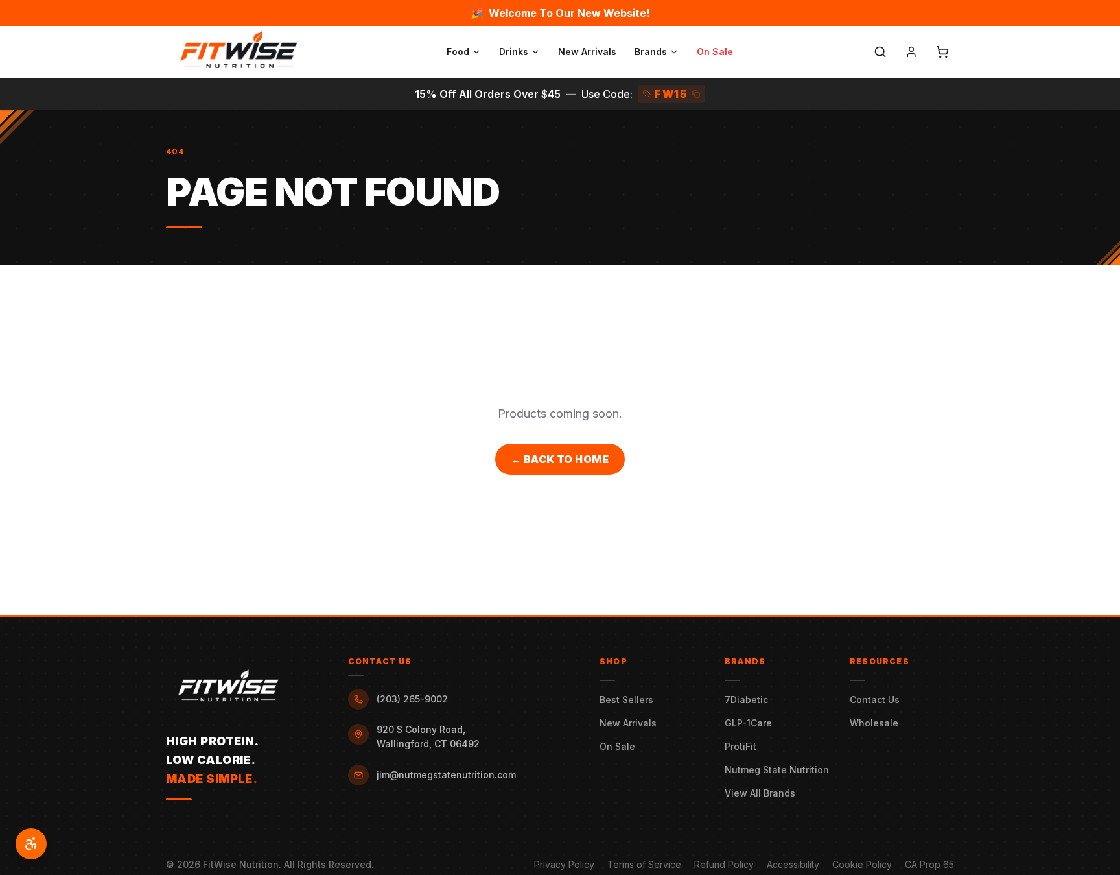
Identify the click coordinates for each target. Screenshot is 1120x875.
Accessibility (793, 864)
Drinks (513, 51)
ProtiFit (740, 746)
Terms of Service (644, 864)
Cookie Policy (862, 864)
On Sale (715, 51)
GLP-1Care (748, 722)
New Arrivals (587, 51)
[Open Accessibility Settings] (31, 843)
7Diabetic (746, 699)
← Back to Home (560, 459)
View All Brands (760, 792)
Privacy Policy (564, 864)
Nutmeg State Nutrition (777, 769)
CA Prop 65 (929, 864)
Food (458, 51)
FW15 (671, 94)
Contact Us (875, 699)
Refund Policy (724, 864)
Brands (651, 51)
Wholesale (874, 722)
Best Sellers (626, 699)
